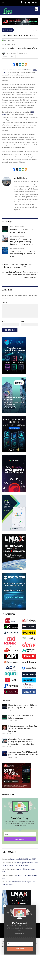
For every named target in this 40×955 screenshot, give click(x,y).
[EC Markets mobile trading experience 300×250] (16, 786)
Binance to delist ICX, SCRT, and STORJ (23, 859)
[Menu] (3, 2)
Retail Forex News (9, 44)
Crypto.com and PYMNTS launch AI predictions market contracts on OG (23, 753)
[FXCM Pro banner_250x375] (14, 609)
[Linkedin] (20, 64)
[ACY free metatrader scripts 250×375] (14, 452)
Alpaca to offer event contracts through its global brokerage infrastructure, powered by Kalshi (22, 241)
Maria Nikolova (11, 53)
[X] (17, 64)
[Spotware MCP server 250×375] (14, 491)
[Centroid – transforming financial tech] (14, 373)
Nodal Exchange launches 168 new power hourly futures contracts (22, 706)
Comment (5, 302)
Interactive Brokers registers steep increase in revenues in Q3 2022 (17, 265)
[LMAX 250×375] (14, 569)
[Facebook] (14, 64)
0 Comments (23, 53)
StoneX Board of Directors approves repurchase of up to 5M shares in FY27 (23, 253)
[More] (26, 64)
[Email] (23, 64)
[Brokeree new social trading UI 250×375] (14, 530)
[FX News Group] (7, 14)
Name (4, 321)
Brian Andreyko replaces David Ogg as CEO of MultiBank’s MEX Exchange (22, 728)
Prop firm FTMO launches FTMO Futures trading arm (19, 35)
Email (23, 321)
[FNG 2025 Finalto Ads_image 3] (14, 412)
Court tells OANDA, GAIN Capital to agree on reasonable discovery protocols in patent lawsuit (20, 274)
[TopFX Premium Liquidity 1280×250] (20, 24)
